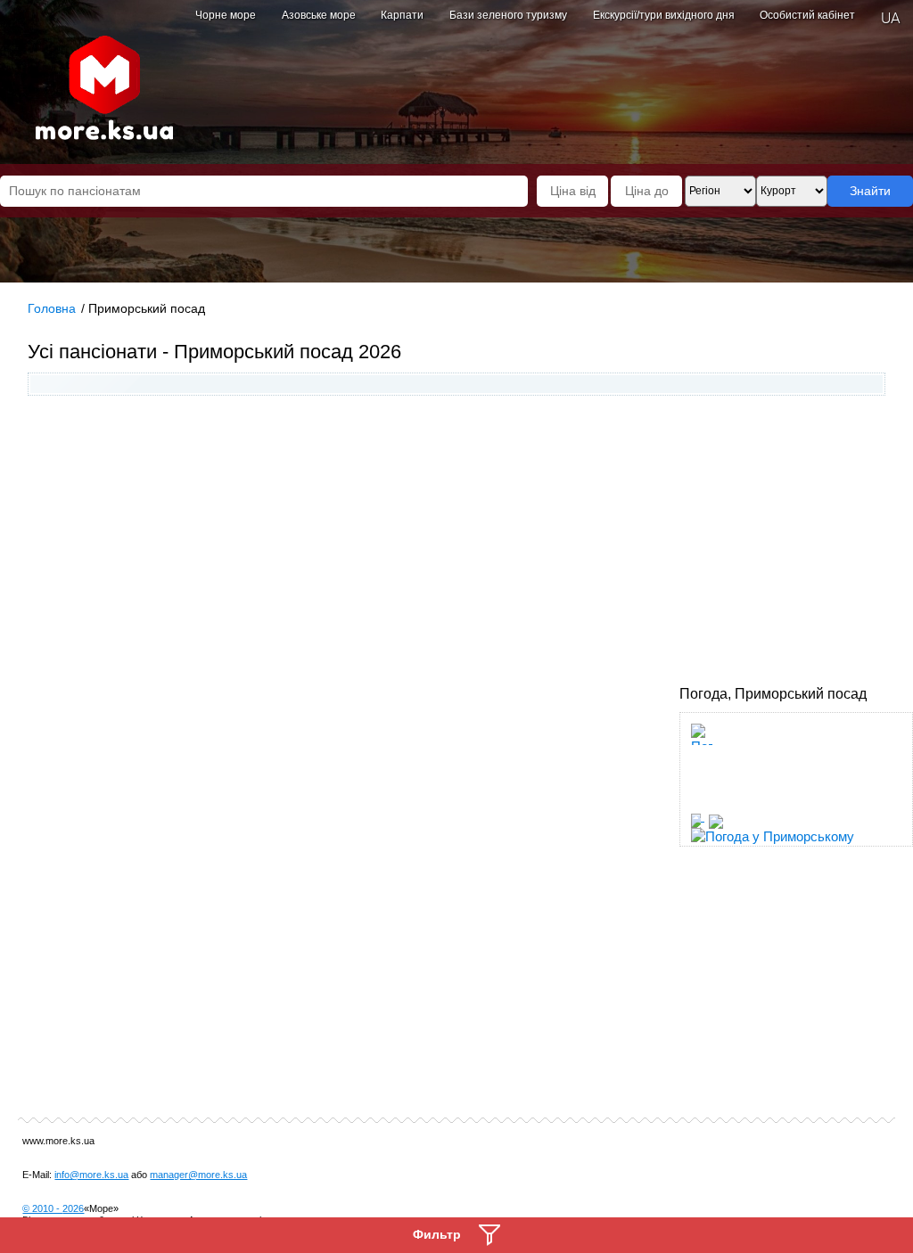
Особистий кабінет (807, 15)
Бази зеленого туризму (508, 15)
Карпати (402, 15)
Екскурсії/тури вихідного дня (664, 15)
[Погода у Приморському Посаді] (701, 798)
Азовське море (319, 15)
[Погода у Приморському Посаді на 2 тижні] (789, 840)
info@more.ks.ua (91, 1174)
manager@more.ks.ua (198, 1174)
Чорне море (225, 15)
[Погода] (705, 815)
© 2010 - (53, 1208)
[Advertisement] (457, 542)
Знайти (870, 191)
